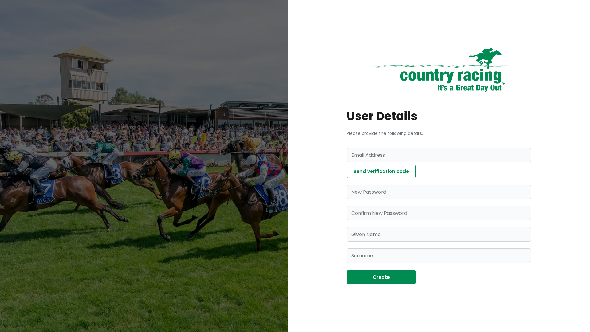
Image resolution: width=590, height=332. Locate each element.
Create (381, 277)
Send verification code (381, 171)
